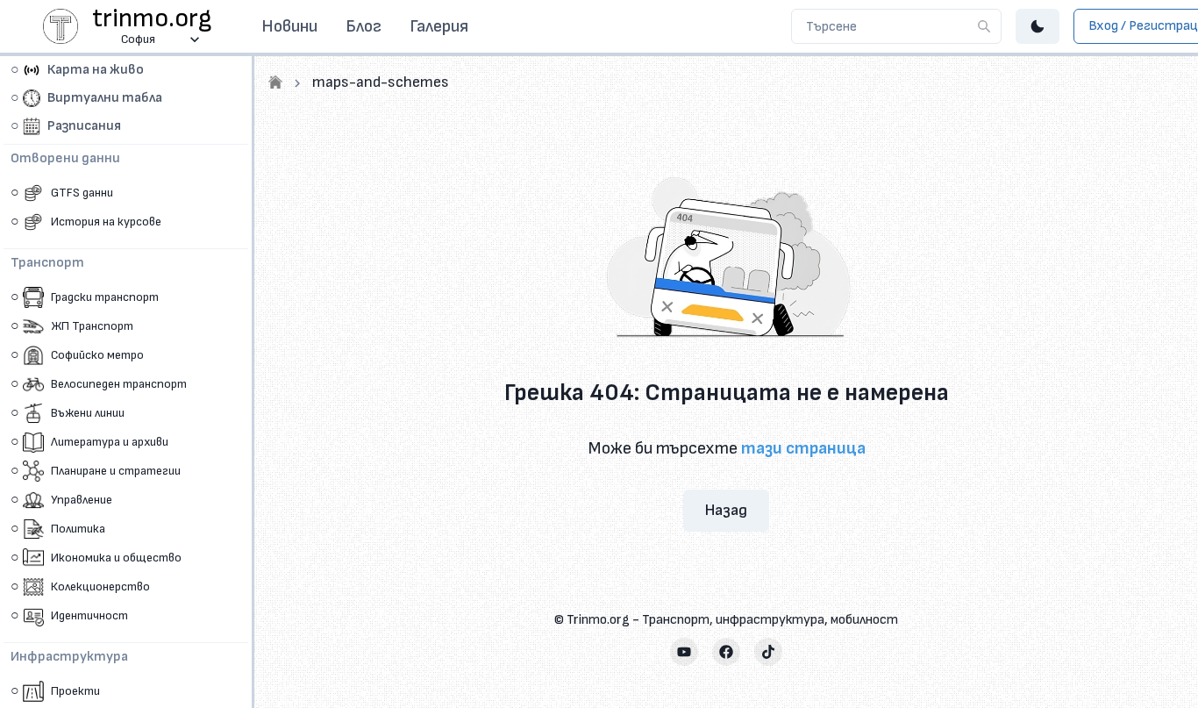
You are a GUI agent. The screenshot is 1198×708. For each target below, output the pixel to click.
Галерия (439, 26)
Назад (726, 510)
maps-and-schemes (380, 82)
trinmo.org (152, 18)
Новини (289, 26)
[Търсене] (984, 26)
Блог (364, 26)
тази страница (803, 448)
